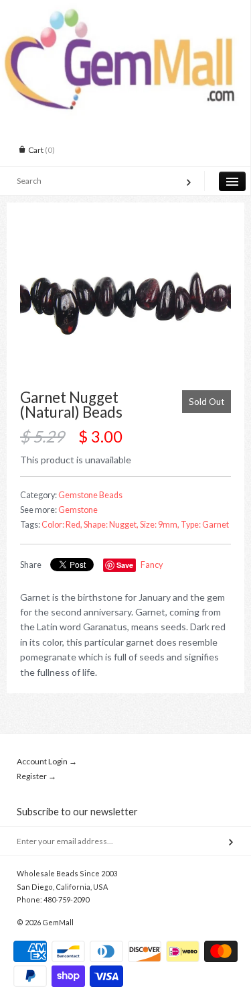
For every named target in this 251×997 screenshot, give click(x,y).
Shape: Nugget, (111, 525)
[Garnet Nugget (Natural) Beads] (125, 303)
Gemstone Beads (90, 495)
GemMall (58, 922)
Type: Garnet (205, 525)
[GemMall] (125, 12)
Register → (36, 776)
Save (124, 565)
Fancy (152, 565)
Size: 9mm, (159, 525)
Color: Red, (61, 525)
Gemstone (78, 510)
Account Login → (47, 761)
